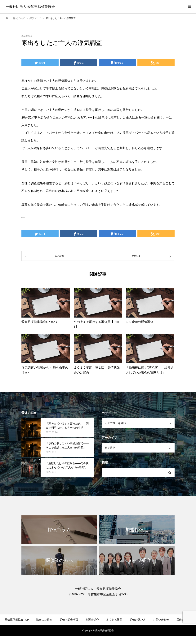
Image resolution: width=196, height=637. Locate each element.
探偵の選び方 (138, 619)
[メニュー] (189, 6)
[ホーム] (7, 18)
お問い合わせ (161, 619)
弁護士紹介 (92, 619)
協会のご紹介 (44, 619)
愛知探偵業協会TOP (17, 619)
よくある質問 (114, 619)
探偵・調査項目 (69, 619)
